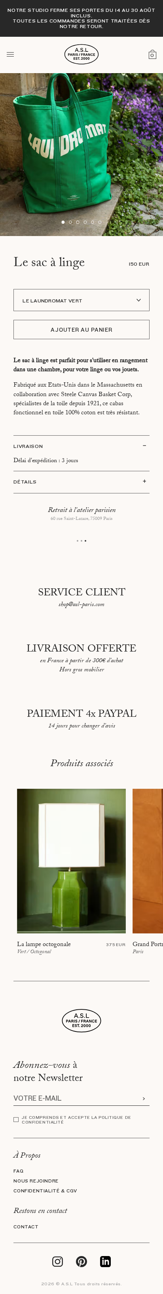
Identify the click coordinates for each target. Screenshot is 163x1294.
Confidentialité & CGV (45, 1191)
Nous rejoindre (35, 1181)
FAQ (18, 1171)
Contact (25, 1227)
